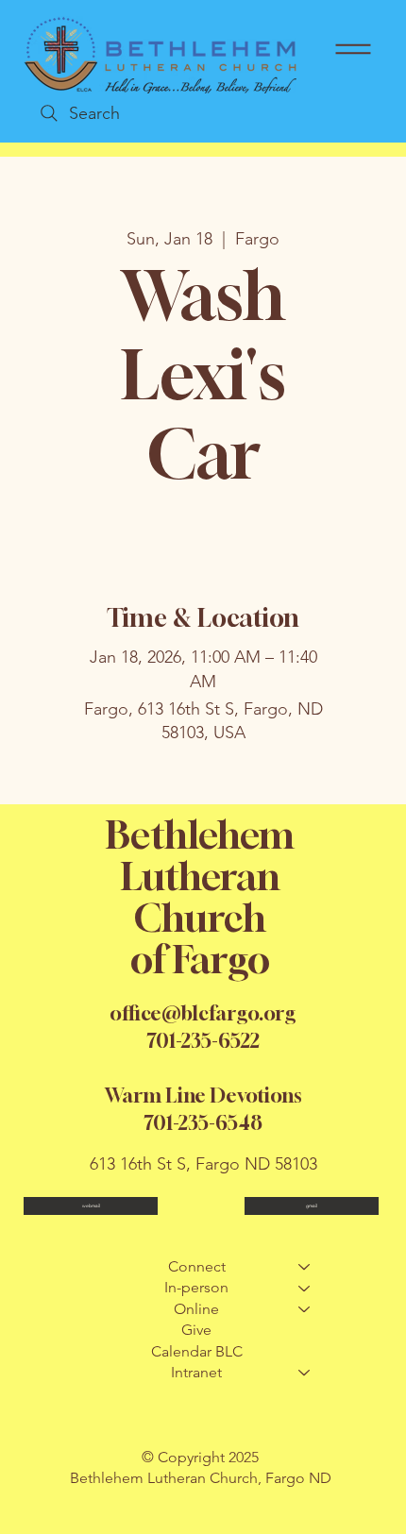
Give (196, 1330)
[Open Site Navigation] (353, 49)
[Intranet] (305, 1372)
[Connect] (305, 1266)
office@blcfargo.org (203, 1013)
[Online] (305, 1309)
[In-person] (305, 1287)
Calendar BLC (197, 1351)
